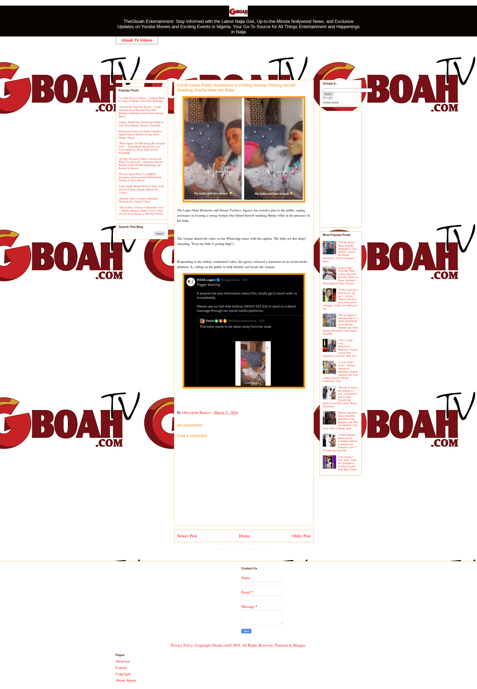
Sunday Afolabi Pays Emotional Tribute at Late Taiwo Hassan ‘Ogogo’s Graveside (141, 123)
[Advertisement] (238, 58)
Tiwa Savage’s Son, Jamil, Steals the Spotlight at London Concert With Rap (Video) (347, 463)
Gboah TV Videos (136, 40)
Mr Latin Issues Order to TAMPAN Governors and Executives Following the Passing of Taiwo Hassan (140, 177)
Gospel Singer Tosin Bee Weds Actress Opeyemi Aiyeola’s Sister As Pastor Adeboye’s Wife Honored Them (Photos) (340, 275)
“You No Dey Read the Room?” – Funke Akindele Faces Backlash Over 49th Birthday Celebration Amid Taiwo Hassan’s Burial (141, 111)
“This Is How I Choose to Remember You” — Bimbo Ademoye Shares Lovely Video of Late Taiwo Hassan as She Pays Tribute (141, 210)
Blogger (299, 645)
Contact (121, 667)
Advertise (123, 661)
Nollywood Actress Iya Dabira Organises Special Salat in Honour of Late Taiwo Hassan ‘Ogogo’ (140, 134)
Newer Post (187, 536)
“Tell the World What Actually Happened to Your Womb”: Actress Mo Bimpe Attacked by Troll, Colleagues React (340, 252)
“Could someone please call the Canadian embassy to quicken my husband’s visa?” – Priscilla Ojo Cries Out (340, 442)
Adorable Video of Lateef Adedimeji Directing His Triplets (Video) (138, 200)
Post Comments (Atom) (254, 549)
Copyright (123, 673)
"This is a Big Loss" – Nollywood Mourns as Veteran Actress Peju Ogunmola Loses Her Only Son (340, 348)
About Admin (126, 680)
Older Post (301, 536)
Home (244, 536)
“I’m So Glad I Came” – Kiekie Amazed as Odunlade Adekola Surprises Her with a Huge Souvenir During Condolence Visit (340, 371)
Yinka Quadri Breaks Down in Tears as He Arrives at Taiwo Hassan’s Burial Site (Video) (141, 189)
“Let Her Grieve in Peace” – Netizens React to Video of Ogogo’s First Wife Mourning (142, 99)
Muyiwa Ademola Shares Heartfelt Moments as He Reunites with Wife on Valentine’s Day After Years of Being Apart (340, 420)
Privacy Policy (182, 645)
